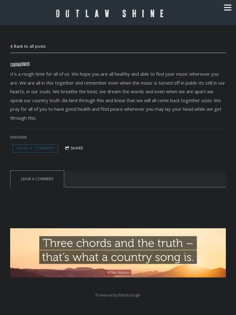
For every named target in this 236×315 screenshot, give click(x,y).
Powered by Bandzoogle (118, 295)
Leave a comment (35, 148)
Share (77, 148)
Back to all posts (29, 46)
